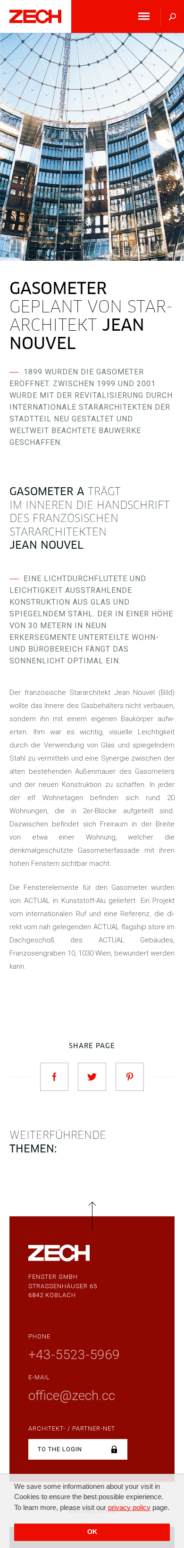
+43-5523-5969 (74, 1354)
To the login (60, 1449)
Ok (92, 1531)
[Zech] (35, 18)
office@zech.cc (71, 1395)
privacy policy (129, 1507)
